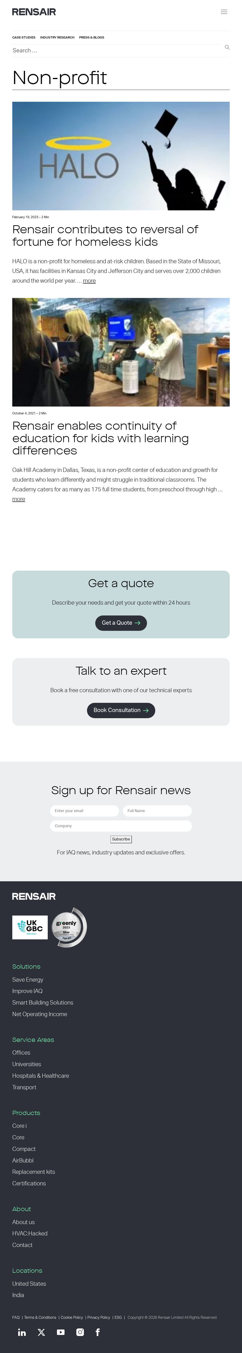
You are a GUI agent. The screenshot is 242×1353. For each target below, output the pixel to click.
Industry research (57, 37)
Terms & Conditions (40, 1317)
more (89, 281)
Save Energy (27, 980)
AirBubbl (23, 1161)
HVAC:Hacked (30, 1234)
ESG (118, 1317)
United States (29, 1284)
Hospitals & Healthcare (40, 1076)
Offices (21, 1053)
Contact (22, 1245)
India (18, 1295)
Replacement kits (33, 1172)
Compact (24, 1149)
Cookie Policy (72, 1317)
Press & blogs (91, 37)
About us (23, 1222)
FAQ (16, 1317)
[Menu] (224, 11)
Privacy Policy (98, 1317)
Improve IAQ (27, 991)
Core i (19, 1126)
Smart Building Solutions (42, 1003)
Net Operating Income (39, 1014)
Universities (26, 1064)
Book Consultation (117, 710)
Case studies (23, 37)
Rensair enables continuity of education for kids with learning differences (100, 439)
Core (18, 1138)
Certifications (29, 1184)
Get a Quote (117, 623)
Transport (24, 1087)
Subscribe (121, 839)
